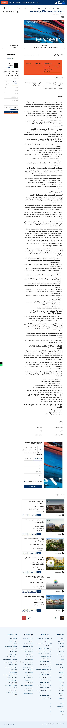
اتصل (38, 515)
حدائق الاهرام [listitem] (61, 687)
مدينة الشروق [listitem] (61, 661)
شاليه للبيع (31, 641)
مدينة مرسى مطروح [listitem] (60, 664)
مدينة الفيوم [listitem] (61, 695)
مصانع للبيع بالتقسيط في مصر (27, 685)
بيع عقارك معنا (16, 2)
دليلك (23, 2)
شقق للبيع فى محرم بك (28, 664)
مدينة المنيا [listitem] (61, 698)
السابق (56, 618)
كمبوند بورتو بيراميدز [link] (39, 602)
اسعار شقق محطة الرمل (44, 697)
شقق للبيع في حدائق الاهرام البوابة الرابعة (42, 644)
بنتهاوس (49, 8)
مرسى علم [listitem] (62, 685)
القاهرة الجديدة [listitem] (61, 643)
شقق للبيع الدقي (14, 669)
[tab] (11, 54)
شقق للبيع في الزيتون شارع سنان (43, 690)
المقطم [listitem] (62, 674)
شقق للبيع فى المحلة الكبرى (43, 653)
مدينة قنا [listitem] (62, 703)
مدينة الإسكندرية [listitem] (60, 654)
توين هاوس (38, 8)
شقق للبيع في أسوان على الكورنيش (26, 661)
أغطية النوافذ (58, 427)
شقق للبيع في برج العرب (12, 641)
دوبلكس (32, 8)
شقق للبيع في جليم (13, 648)
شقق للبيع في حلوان (13, 672)
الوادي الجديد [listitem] (61, 690)
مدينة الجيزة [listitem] (61, 677)
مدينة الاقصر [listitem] (61, 680)
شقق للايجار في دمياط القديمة (27, 648)
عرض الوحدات (9, 67)
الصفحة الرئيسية (60, 8)
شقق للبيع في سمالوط (28, 677)
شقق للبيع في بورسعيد (28, 654)
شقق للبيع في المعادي (44, 682)
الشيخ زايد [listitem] (62, 646)
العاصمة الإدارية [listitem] (61, 641)
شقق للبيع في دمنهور (44, 664)
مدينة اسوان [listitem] (61, 693)
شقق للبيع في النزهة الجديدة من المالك (11, 686)
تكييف (39, 431)
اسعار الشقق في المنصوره (44, 648)
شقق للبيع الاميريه (29, 682)
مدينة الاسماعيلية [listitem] (60, 706)
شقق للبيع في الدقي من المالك (11, 667)
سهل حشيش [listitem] (61, 672)
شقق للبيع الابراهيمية (13, 664)
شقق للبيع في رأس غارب (28, 690)
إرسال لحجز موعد (32, 487)
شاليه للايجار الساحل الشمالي (27, 646)
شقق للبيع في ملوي (45, 671)
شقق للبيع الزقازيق (45, 658)
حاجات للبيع (36, 2)
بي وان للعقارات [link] (58, 515)
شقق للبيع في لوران (29, 659)
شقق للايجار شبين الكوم (44, 661)
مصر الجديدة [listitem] (61, 669)
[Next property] (24, 618)
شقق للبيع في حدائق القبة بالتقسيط (10, 674)
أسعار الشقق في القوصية (28, 669)
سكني (54, 8)
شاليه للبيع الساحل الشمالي (28, 638)
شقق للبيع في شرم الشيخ (28, 667)
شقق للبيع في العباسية (44, 687)
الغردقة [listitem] (62, 659)
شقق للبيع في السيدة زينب (44, 692)
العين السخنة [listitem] (61, 651)
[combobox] (33, 461)
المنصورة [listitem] (62, 711)
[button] (8, 8)
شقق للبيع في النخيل (13, 690)
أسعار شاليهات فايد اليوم (44, 695)
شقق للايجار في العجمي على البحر (11, 661)
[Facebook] (13, 724)
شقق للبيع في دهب (29, 672)
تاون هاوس (44, 8)
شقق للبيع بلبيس (45, 666)
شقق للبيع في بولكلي (13, 651)
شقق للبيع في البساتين (12, 682)
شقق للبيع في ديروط (29, 674)
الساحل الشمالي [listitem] (61, 648)
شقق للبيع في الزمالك (29, 680)
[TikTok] (3, 724)
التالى (29, 618)
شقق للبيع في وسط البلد (44, 674)
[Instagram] (10, 724)
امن (60, 431)
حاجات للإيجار (29, 2)
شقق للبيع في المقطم (44, 679)
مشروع (62, 16)
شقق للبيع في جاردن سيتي (12, 677)
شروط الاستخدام (13, 109)
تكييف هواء (38, 434)
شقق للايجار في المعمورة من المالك (10, 659)
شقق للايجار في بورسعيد (28, 651)
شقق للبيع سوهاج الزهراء (44, 677)
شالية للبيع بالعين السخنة (28, 643)
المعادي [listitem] (62, 682)
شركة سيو (44, 723)
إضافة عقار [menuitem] (4, 2)
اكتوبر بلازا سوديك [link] (39, 526)
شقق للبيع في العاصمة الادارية (43, 638)
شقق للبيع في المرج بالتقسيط (43, 684)
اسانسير (39, 427)
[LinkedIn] (8, 724)
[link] (55, 506)
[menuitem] (10, 2)
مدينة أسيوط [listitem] (61, 708)
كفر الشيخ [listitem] (62, 714)
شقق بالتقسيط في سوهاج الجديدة (42, 669)
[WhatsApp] (6, 724)
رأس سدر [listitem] (62, 667)
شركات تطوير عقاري (29, 687)
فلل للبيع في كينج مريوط (28, 693)
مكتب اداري (15, 643)
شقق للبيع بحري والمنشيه (12, 654)
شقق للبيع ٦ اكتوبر (45, 641)
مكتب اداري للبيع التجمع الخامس (11, 646)
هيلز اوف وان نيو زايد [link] (39, 506)
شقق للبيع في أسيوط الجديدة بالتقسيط (11, 693)
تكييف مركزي (58, 434)
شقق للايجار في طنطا (45, 656)
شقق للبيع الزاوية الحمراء (12, 680)
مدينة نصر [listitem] (62, 656)
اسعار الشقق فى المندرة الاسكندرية (10, 656)
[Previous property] (62, 618)
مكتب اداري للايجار (13, 638)
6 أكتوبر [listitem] (62, 638)
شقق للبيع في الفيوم (29, 656)
